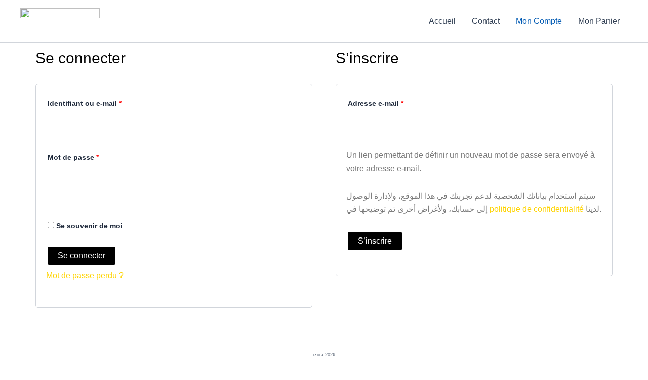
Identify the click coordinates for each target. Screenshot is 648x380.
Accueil (442, 21)
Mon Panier (599, 21)
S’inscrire (375, 240)
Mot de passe (92, 155)
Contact (486, 21)
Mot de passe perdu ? (85, 275)
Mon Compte (539, 21)
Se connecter (81, 255)
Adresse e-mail (394, 101)
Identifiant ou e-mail (103, 101)
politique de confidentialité (537, 209)
